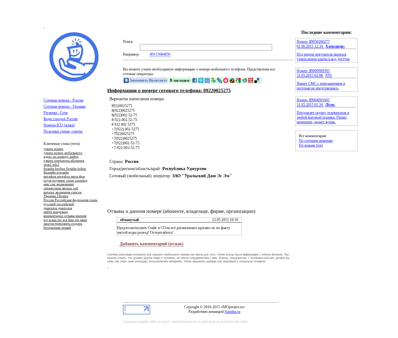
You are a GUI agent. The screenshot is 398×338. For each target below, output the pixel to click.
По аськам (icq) (311, 145)
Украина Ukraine (56, 196)
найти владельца (56, 212)
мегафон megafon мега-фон (64, 176)
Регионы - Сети (55, 112)
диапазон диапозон (58, 208)
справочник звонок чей (61, 188)
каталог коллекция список (62, 192)
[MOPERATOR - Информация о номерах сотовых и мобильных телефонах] (75, 81)
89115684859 (160, 54)
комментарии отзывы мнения (65, 216)
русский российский (59, 204)
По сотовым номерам (316, 140)
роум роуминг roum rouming (65, 180)
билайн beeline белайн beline (65, 169)
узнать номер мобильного (63, 153)
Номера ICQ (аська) (59, 125)
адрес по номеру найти (61, 156)
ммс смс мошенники (59, 184)
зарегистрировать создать (63, 224)
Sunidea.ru (232, 311)
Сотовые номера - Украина (65, 106)
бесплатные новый (57, 228)
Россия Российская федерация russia (70, 200)
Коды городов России (60, 119)
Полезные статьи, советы (63, 131)
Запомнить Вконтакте (148, 80)
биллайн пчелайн (56, 172)
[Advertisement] (199, 14)
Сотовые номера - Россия (63, 100)
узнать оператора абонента (64, 161)
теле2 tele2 (51, 165)
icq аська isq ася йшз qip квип (65, 220)
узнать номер (53, 149)
